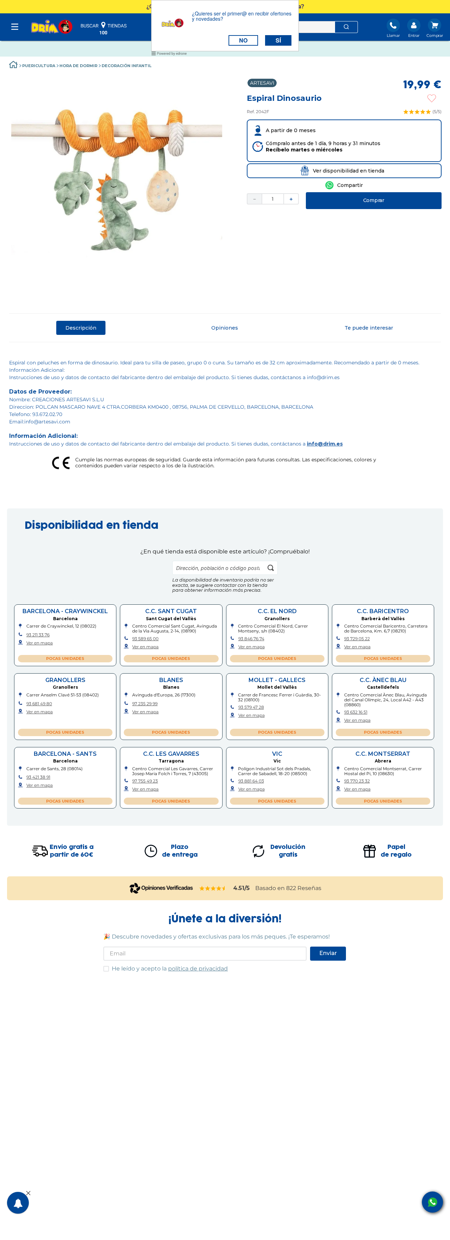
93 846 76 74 (251, 638)
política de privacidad (198, 968)
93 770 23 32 (357, 781)
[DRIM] (51, 27)
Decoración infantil (127, 65)
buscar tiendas (104, 28)
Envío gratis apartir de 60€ (72, 851)
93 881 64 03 (251, 781)
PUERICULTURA (38, 65)
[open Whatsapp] (432, 1202)
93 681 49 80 (39, 703)
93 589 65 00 (145, 638)
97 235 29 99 (145, 703)
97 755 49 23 (145, 781)
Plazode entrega (180, 851)
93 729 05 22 (357, 638)
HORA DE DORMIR (78, 65)
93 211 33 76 (38, 634)
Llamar (393, 35)
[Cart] (434, 29)
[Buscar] (346, 27)
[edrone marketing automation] (169, 54)
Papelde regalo (396, 851)
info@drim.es (325, 444)
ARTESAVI (262, 83)
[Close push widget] (28, 1193)
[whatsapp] (344, 185)
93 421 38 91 (38, 777)
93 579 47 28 (251, 707)
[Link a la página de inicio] (13, 65)
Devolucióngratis (288, 851)
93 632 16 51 (355, 712)
